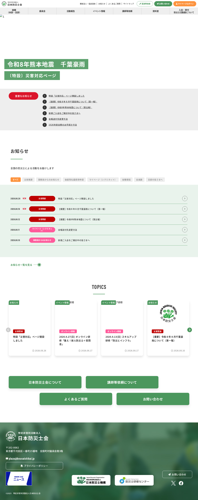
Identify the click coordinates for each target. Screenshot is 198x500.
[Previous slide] (8, 329)
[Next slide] (189, 329)
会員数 (139, 179)
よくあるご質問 (114, 4)
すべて (16, 179)
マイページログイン (186, 3)
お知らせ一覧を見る (21, 264)
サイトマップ (128, 4)
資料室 (156, 11)
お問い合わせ (164, 3)
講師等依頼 (127, 11)
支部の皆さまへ (155, 179)
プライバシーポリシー (35, 465)
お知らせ (101, 4)
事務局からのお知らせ (48, 179)
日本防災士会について (45, 382)
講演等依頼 (146, 3)
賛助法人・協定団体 (88, 4)
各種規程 (126, 179)
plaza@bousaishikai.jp (22, 458)
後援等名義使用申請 (74, 179)
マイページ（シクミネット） (103, 179)
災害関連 (28, 179)
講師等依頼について (122, 382)
